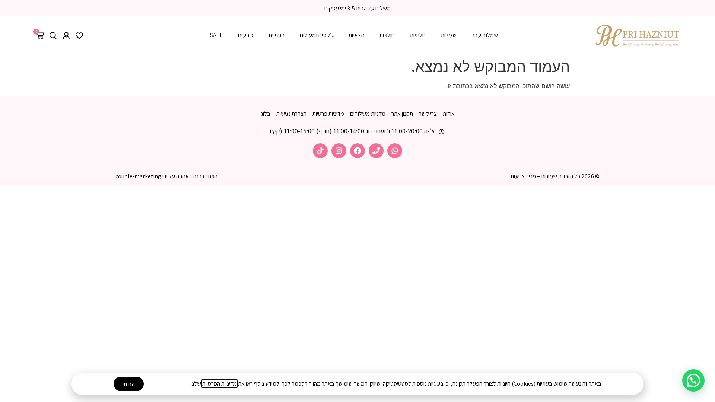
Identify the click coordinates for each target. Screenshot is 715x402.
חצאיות (357, 35)
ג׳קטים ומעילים (317, 35)
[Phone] (376, 150)
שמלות (449, 35)
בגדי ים (277, 35)
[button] (693, 380)
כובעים (246, 35)
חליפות (418, 35)
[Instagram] (338, 150)
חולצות (387, 35)
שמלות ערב (484, 35)
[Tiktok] (320, 150)
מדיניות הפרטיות (219, 383)
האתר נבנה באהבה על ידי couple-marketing (166, 176)
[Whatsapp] (394, 150)
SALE (216, 35)
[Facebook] (357, 150)
